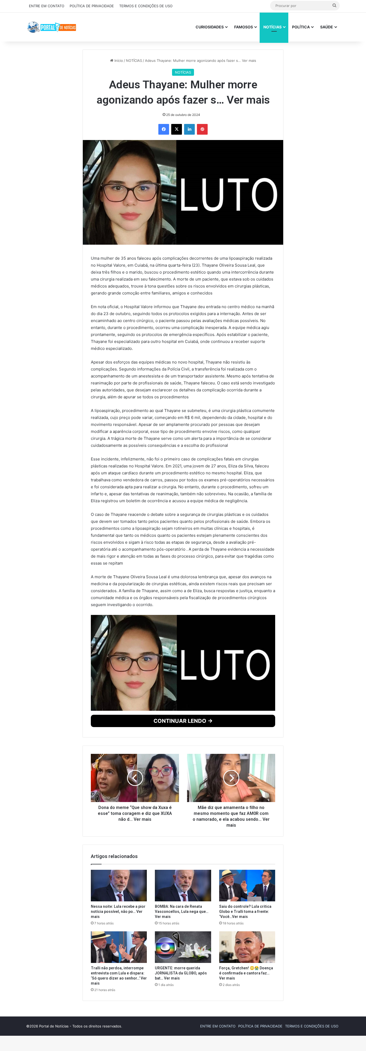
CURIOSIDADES (210, 27)
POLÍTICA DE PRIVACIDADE (92, 6)
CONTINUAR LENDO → (183, 826)
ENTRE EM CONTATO (46, 6)
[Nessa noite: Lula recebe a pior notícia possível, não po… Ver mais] (119, 991)
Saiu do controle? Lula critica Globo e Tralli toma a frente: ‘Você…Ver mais (245, 1017)
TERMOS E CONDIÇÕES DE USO (146, 6)
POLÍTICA (301, 27)
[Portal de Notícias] (51, 26)
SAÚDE (326, 27)
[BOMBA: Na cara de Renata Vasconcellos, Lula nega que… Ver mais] (183, 991)
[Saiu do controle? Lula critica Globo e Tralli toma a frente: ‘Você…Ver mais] (247, 991)
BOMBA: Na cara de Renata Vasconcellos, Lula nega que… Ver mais (181, 1017)
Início (118, 63)
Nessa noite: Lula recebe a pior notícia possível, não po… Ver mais (118, 1017)
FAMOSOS (243, 27)
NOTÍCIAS (272, 27)
